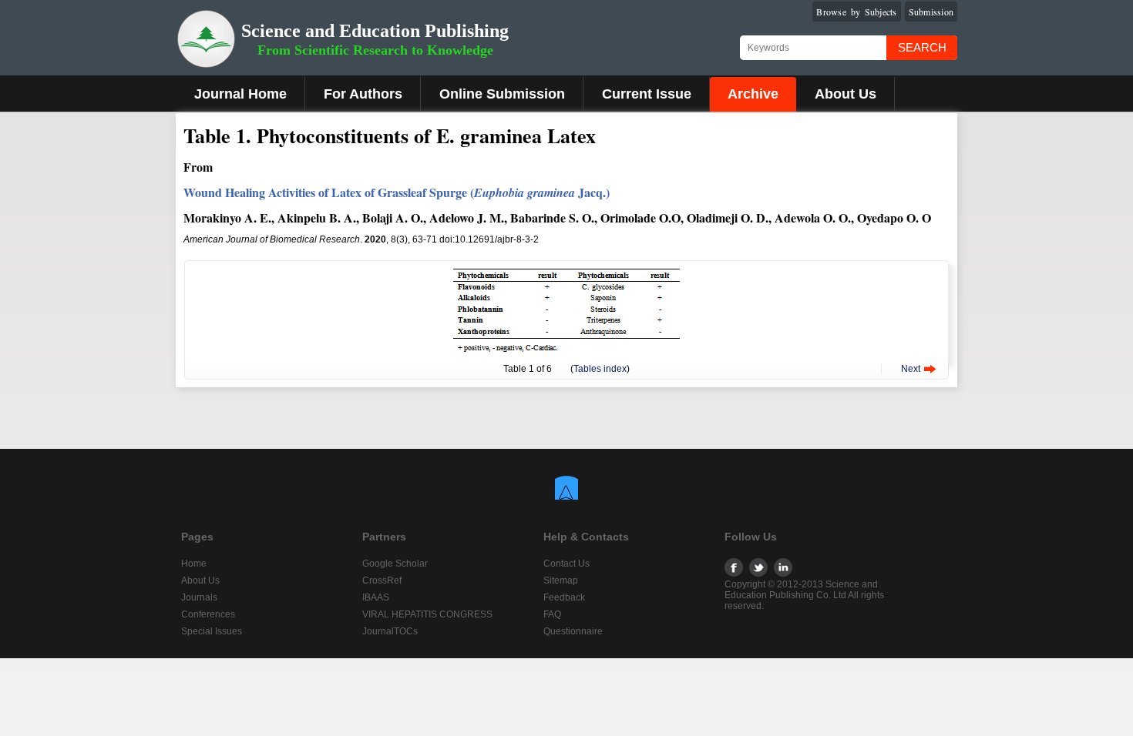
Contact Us (566, 563)
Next (910, 368)
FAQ (552, 614)
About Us (845, 94)
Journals (199, 597)
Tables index (600, 368)
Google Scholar (395, 563)
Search (922, 47)
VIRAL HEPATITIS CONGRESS (427, 614)
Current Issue (646, 94)
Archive (753, 94)
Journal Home (240, 94)
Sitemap (560, 580)
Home (194, 563)
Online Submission (502, 94)
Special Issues (211, 631)
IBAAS (375, 597)
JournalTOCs (390, 631)
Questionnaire (573, 631)
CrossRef (382, 580)
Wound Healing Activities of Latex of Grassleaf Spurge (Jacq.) (396, 192)
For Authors (363, 94)
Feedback (564, 597)
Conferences (208, 614)
